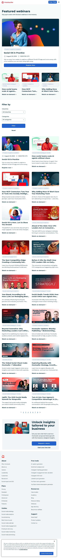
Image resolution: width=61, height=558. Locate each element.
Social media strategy (8, 511)
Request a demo (44, 443)
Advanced (4, 498)
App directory (35, 506)
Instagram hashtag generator (39, 470)
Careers (4, 470)
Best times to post (7, 520)
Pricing (3, 489)
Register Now (30, 65)
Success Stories (7, 359)
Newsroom (5, 478)
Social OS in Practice (14, 53)
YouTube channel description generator (42, 484)
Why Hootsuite (6, 464)
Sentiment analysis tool (37, 467)
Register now (6, 167)
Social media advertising (8, 534)
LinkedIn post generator (38, 478)
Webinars (33, 504)
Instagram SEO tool (36, 475)
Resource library (35, 501)
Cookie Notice (23, 549)
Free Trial (52, 2)
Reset (14, 130)
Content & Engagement (9, 256)
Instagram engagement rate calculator (42, 473)
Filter (13, 125)
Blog (32, 498)
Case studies (34, 492)
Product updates (36, 520)
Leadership (5, 473)
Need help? (34, 517)
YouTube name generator (38, 481)
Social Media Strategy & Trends (9, 85)
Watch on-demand (8, 94)
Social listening (6, 517)
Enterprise (4, 501)
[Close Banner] (54, 541)
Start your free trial (44, 447)
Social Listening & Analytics (40, 222)
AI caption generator (37, 464)
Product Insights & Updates (13, 49)
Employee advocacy (7, 529)
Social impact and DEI (8, 481)
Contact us (34, 523)
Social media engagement (9, 526)
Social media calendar (8, 523)
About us (4, 467)
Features (4, 504)
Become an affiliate (36, 509)
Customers (5, 475)
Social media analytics (8, 514)
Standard (4, 492)
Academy (33, 495)
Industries (5, 109)
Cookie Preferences (46, 553)
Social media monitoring (8, 532)
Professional (5, 495)
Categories (5, 116)
